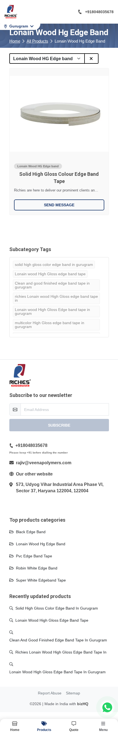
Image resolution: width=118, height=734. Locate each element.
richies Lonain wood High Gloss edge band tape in (56, 298)
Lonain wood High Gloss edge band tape (50, 274)
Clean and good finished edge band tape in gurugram (52, 285)
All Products (37, 41)
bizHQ (82, 704)
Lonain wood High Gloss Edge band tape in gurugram (52, 311)
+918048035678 (99, 12)
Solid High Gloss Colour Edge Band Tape (59, 177)
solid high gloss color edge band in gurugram (54, 264)
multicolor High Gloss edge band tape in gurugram (49, 325)
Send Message (59, 205)
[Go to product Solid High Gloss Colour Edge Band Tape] (59, 113)
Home (14, 41)
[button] (74, 726)
